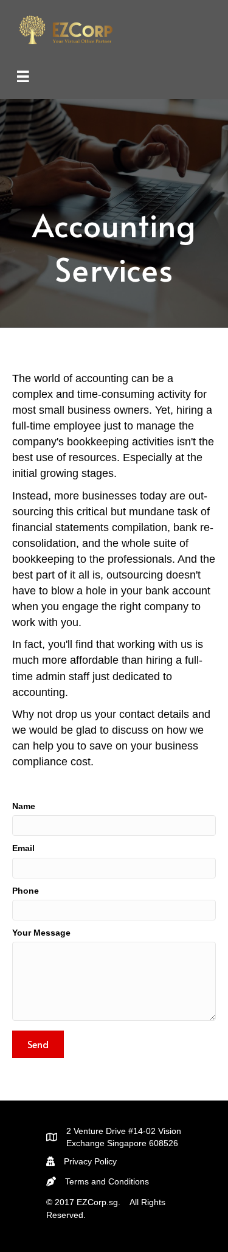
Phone (25, 891)
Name (23, 806)
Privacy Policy (90, 1161)
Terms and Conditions (107, 1181)
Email (23, 848)
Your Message (41, 932)
